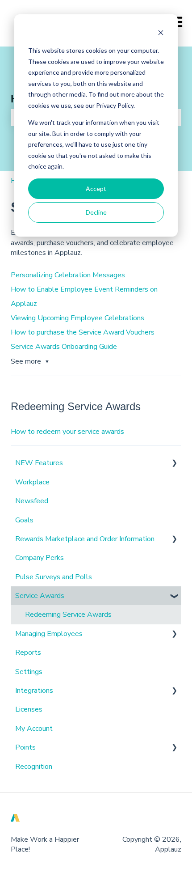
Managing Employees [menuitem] (49, 634)
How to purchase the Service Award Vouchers (82, 332)
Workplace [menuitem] (32, 482)
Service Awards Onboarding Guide (64, 347)
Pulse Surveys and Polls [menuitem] (53, 577)
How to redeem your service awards (67, 432)
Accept (96, 188)
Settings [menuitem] (28, 672)
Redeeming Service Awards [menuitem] (68, 614)
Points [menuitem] (25, 747)
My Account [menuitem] (34, 728)
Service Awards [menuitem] (39, 596)
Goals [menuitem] (24, 520)
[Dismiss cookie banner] (161, 33)
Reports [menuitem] (28, 652)
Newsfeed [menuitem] (31, 501)
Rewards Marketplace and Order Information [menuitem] (84, 539)
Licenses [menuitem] (28, 709)
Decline (96, 212)
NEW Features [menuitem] (39, 463)
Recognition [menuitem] (33, 767)
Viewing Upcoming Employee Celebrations (77, 318)
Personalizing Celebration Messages (68, 275)
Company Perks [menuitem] (39, 558)
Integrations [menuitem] (34, 690)
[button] (174, 463)
